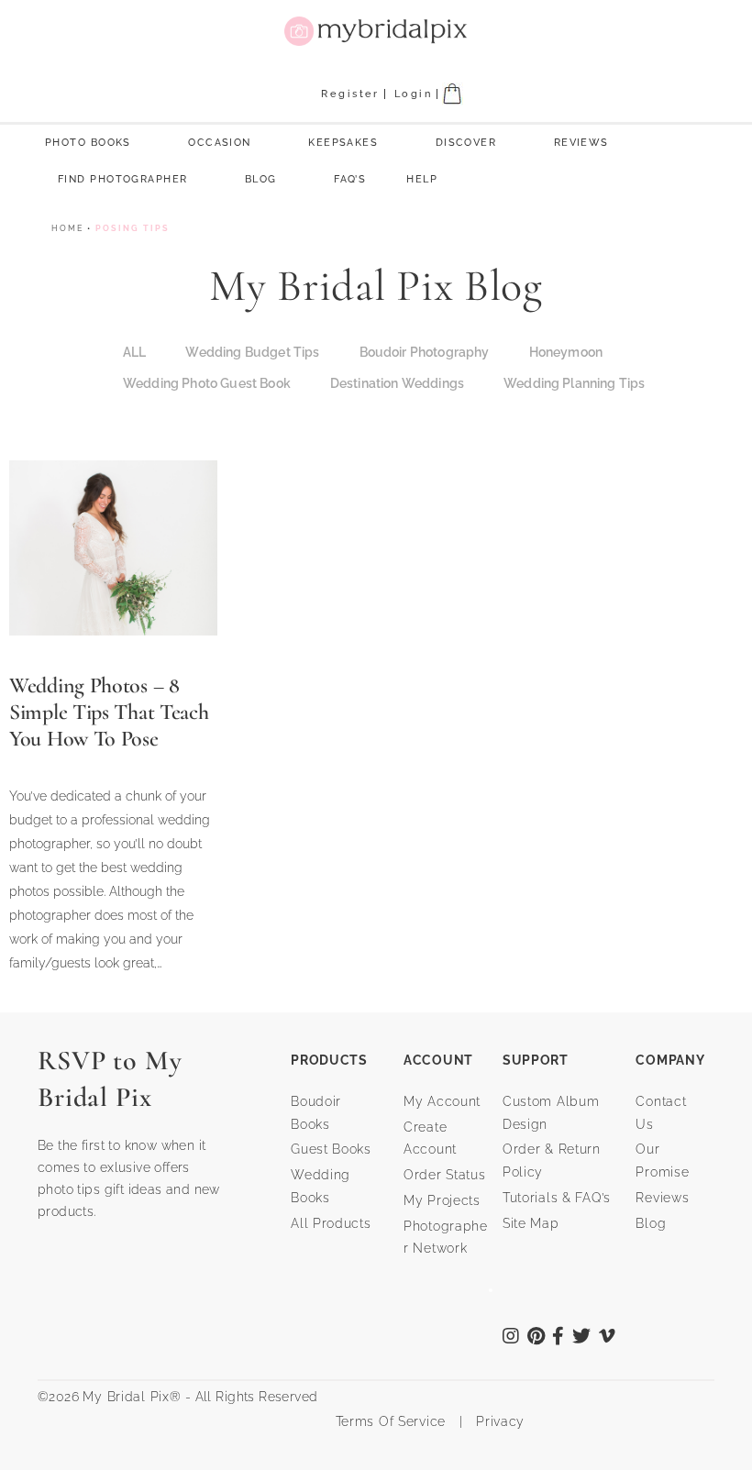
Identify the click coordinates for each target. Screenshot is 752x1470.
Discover (466, 143)
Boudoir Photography (424, 352)
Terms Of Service (384, 1421)
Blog (261, 179)
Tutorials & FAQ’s (557, 1197)
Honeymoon (566, 352)
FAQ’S (350, 179)
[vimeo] (607, 1338)
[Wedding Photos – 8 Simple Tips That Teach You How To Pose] (113, 546)
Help (421, 179)
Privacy (498, 1421)
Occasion (219, 143)
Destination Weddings (397, 383)
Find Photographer (122, 179)
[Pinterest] (536, 1338)
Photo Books (88, 143)
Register (350, 94)
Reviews (581, 143)
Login (413, 94)
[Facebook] (558, 1338)
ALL (134, 352)
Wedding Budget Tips (252, 352)
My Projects (442, 1200)
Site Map (531, 1223)
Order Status (445, 1174)
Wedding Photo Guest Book (207, 383)
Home (67, 228)
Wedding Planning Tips (574, 383)
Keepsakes (343, 143)
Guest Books (331, 1149)
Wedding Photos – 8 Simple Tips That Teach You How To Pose (108, 712)
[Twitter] (582, 1338)
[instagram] (511, 1338)
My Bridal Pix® (132, 1396)
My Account (442, 1101)
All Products (331, 1223)
